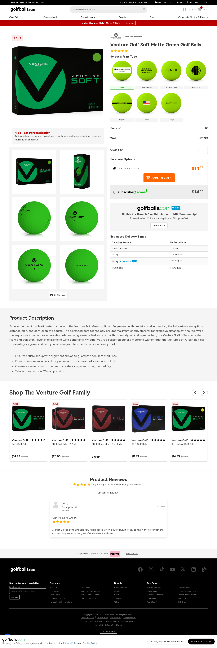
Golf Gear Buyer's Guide (90, 591)
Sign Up (14, 597)
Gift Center (85, 587)
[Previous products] (195, 392)
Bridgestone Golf (120, 587)
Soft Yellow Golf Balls (183, 444)
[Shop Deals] (108, 23)
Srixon (116, 595)
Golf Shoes (182, 602)
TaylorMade (118, 598)
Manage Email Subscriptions (61, 602)
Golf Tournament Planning (91, 595)
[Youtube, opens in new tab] (172, 569)
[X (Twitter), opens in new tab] (182, 569)
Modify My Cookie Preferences (167, 641)
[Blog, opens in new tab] (204, 569)
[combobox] (108, 9)
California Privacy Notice (93, 621)
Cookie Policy (90, 643)
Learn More (159, 225)
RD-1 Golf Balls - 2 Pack (64, 444)
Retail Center (55, 595)
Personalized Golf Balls (187, 591)
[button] (144, 9)
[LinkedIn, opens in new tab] (193, 569)
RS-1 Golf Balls (139, 444)
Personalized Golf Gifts (187, 595)
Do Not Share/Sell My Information (119, 621)
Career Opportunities (58, 598)
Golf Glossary (152, 591)
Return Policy (115, 618)
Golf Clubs (182, 598)
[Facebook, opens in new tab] (140, 569)
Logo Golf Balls (184, 587)
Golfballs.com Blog (154, 587)
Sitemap (119, 625)
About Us (53, 587)
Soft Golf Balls (19, 444)
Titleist (116, 602)
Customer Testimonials (155, 595)
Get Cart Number (108, 631)
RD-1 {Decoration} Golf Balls (107, 444)
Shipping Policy (130, 618)
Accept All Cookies (201, 641)
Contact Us (54, 591)
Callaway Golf (119, 591)
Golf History (151, 598)
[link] (189, 9)
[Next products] (204, 392)
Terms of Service (87, 618)
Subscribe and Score (89, 598)
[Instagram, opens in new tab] (151, 569)
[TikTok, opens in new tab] (161, 569)
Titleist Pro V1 (152, 602)
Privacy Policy (70, 643)
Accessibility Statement (104, 625)
